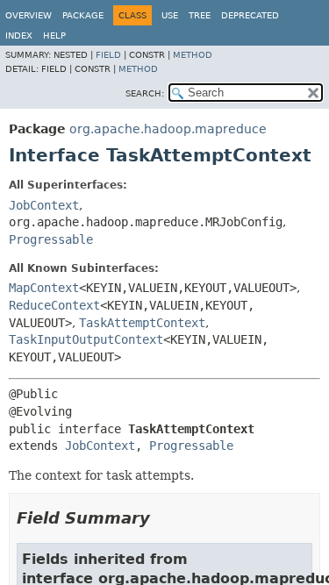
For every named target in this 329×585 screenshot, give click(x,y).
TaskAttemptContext (142, 323)
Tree (200, 15)
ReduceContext (54, 305)
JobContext (44, 205)
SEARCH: (144, 93)
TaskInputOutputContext (86, 339)
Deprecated (250, 15)
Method (192, 55)
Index (18, 35)
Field (108, 55)
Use (169, 15)
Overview (28, 15)
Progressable (51, 239)
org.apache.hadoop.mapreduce (168, 129)
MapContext (44, 288)
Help (54, 35)
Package (83, 15)
